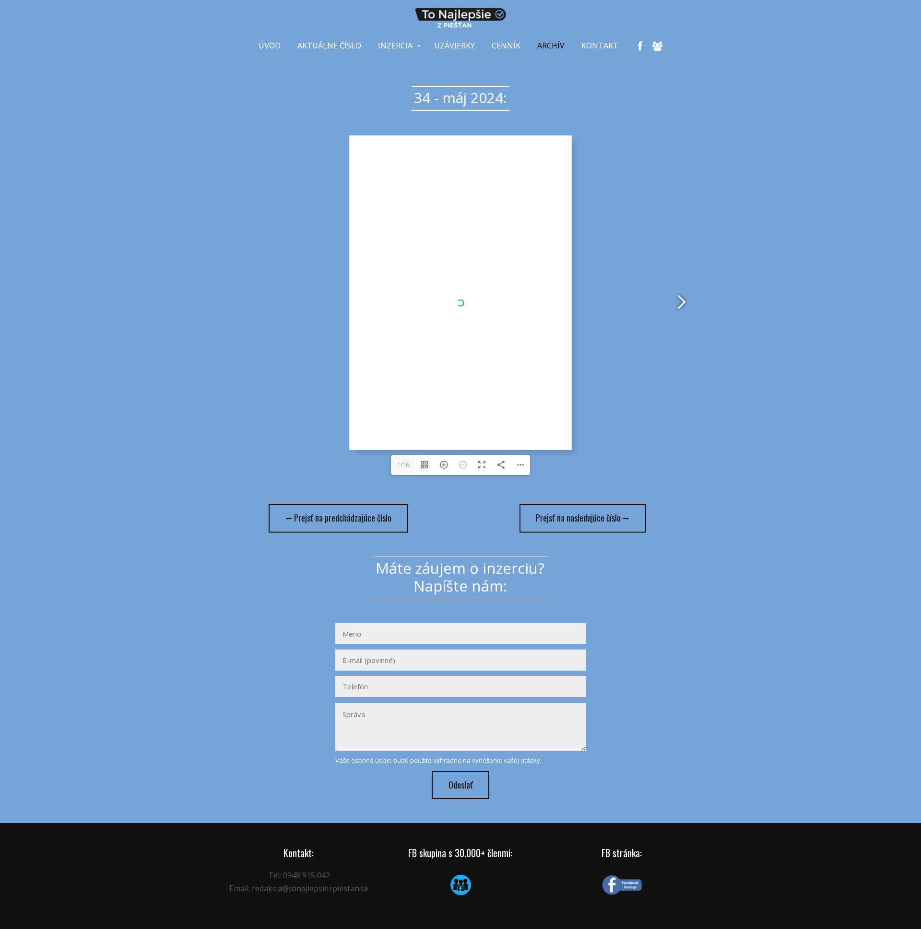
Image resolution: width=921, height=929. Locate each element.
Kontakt (599, 45)
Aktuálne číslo (329, 45)
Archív (551, 45)
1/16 (403, 465)
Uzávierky (454, 45)
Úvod (270, 45)
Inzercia (395, 45)
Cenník (506, 45)
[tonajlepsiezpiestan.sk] (460, 18)
